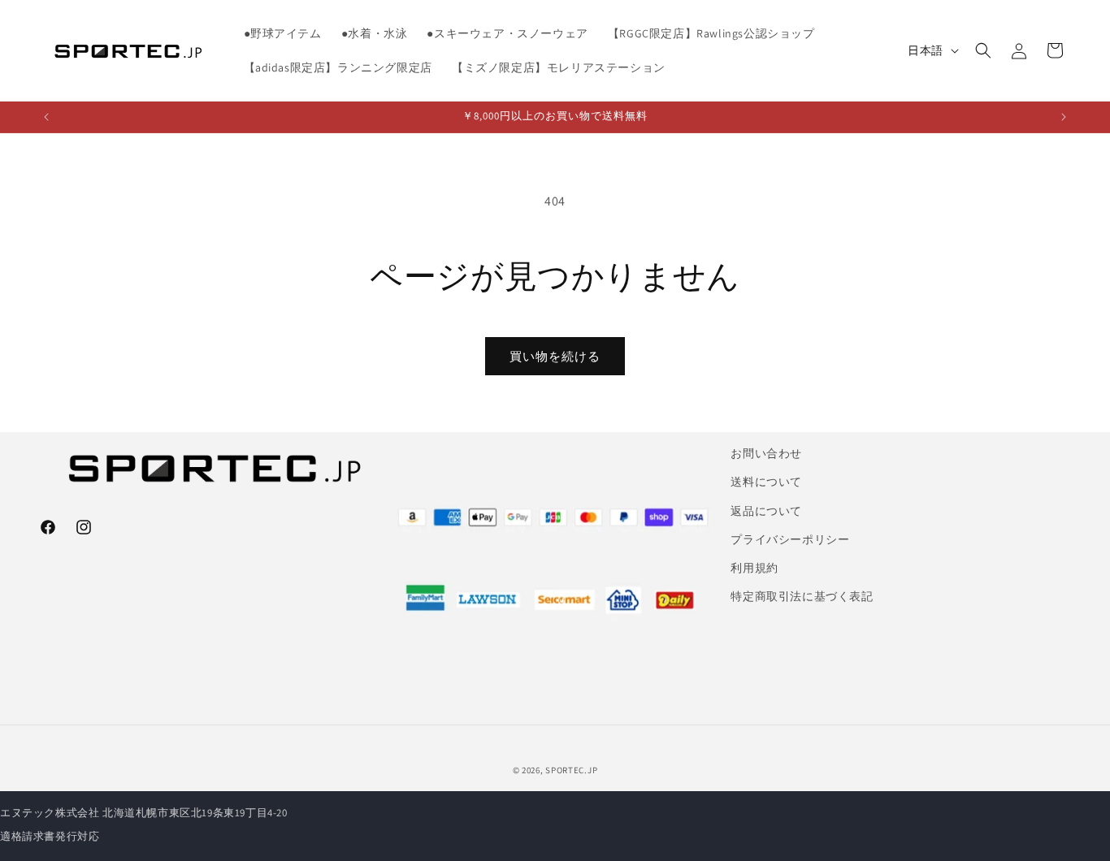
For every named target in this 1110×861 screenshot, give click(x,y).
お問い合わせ (766, 453)
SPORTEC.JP (571, 770)
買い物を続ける (555, 356)
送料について (766, 481)
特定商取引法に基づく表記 (802, 596)
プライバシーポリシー (790, 539)
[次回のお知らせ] (1064, 117)
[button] (983, 50)
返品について (766, 511)
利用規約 (754, 567)
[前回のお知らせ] (46, 117)
